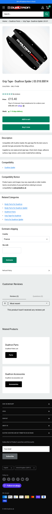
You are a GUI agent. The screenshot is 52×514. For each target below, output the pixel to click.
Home (4, 21)
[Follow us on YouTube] (22, 479)
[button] (7, 94)
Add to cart (26, 119)
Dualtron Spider (10, 167)
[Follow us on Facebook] (4, 479)
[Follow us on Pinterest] (18, 479)
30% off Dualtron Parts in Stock (26, 1)
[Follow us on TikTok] (27, 479)
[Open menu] (3, 7)
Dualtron (6, 86)
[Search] (47, 14)
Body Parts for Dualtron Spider (16, 208)
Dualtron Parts (14, 21)
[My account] (42, 7)
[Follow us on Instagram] (13, 479)
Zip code (5, 245)
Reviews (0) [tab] (14, 296)
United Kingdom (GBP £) (23, 468)
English (6, 468)
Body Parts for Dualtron (13, 204)
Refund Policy (7, 270)
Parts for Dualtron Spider (14, 219)
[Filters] (4, 303)
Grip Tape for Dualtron (13, 216)
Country (5, 234)
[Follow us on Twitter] (8, 479)
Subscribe (10, 456)
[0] (47, 7)
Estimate (9, 260)
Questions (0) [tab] (38, 296)
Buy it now (26, 127)
